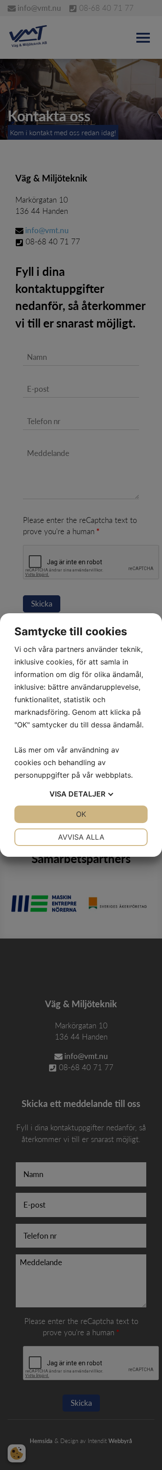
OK (81, 814)
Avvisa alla (81, 836)
